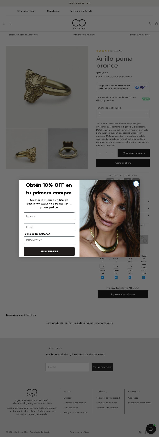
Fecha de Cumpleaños (37, 234)
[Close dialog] (136, 183)
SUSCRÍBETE (49, 251)
